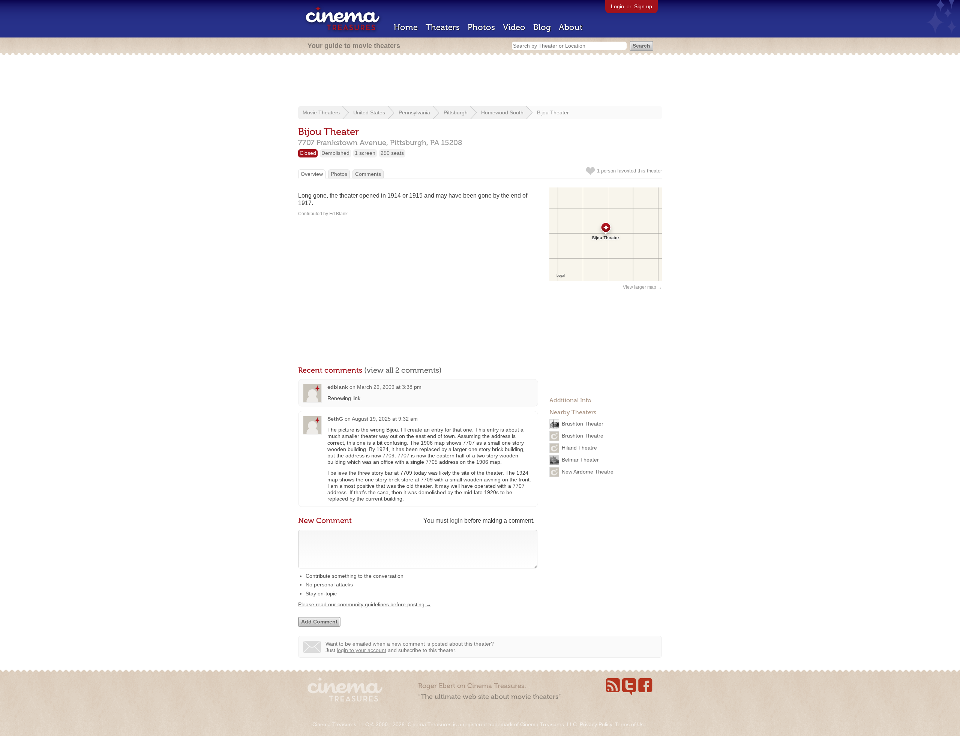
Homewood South (502, 112)
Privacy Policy (596, 724)
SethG (335, 419)
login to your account (361, 650)
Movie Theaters (321, 112)
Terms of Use (630, 724)
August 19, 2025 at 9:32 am (385, 419)
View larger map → (642, 287)
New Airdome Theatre (588, 472)
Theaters (443, 27)
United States (369, 112)
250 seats (392, 153)
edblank (337, 387)
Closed (308, 153)
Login (617, 6)
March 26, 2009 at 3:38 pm (389, 387)
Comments (368, 174)
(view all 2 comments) (403, 370)
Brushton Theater (582, 424)
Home (406, 27)
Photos (481, 27)
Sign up (643, 6)
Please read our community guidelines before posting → (364, 604)
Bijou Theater (553, 112)
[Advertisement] (480, 81)
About (571, 27)
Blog (542, 27)
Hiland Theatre (579, 448)
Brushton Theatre (582, 436)
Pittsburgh (456, 112)
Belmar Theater (580, 460)
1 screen (365, 153)
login (456, 520)
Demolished (335, 153)
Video (514, 27)
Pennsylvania (414, 112)
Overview (312, 174)
